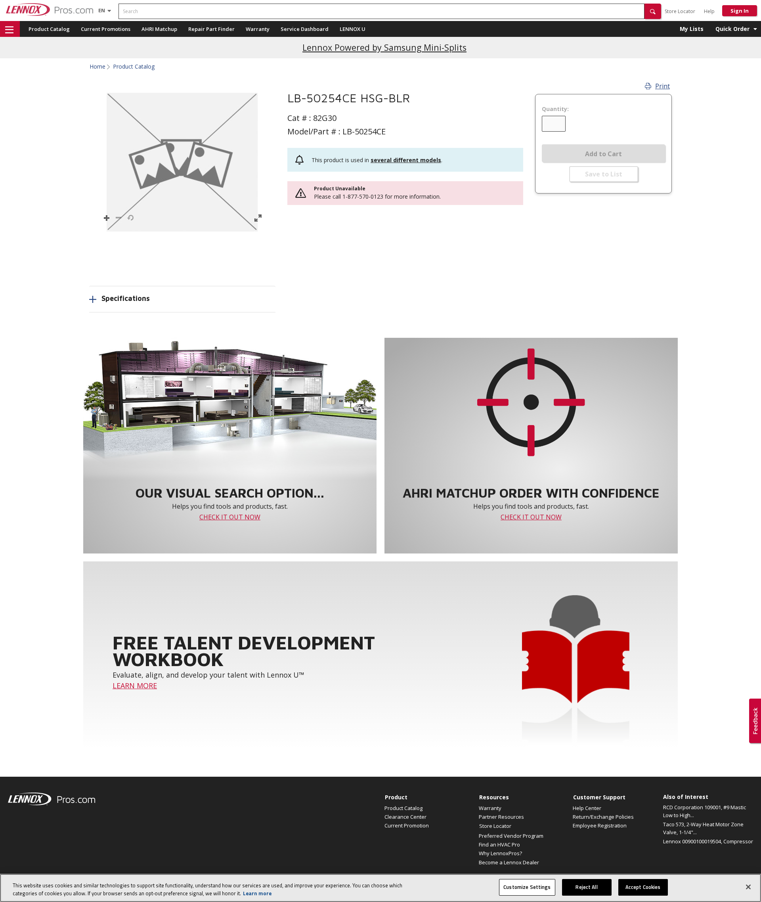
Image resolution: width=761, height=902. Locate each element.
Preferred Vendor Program (511, 835)
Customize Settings (527, 887)
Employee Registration (600, 825)
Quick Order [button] (732, 29)
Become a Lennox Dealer (509, 862)
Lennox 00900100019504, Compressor (708, 841)
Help (709, 11)
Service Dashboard (305, 29)
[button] (652, 11)
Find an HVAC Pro (499, 844)
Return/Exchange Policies (603, 816)
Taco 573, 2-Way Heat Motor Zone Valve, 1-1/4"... (703, 828)
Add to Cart (603, 153)
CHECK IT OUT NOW (229, 517)
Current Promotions (105, 29)
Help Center (587, 808)
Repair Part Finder (211, 29)
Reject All (586, 887)
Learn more (257, 893)
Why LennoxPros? (500, 853)
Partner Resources (501, 816)
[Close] (748, 887)
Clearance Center (405, 816)
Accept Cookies (643, 887)
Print (662, 86)
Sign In (739, 10)
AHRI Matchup (159, 29)
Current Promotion (406, 825)
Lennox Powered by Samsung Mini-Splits (384, 47)
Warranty (258, 29)
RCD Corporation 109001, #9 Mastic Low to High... (704, 811)
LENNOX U (352, 29)
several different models (406, 160)
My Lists (692, 29)
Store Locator (680, 11)
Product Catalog (49, 29)
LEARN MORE (135, 685)
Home (97, 66)
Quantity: (555, 109)
